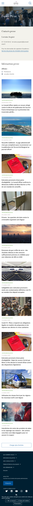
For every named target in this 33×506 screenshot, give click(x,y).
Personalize (17, 503)
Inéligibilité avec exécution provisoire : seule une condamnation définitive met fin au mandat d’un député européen (16, 290)
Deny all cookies (24, 500)
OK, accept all (11, 500)
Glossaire (5, 470)
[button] (30, 3)
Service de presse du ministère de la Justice (15, 51)
